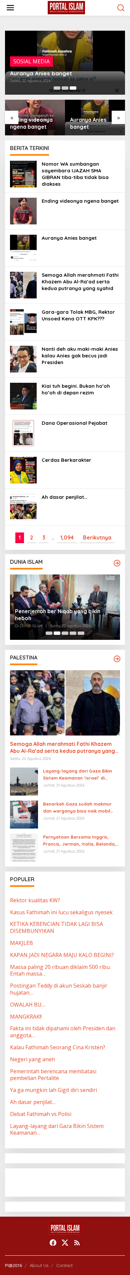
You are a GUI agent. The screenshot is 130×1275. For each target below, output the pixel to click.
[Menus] (10, 8)
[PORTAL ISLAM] (66, 7)
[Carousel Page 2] (65, 88)
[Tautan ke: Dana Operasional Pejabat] (23, 432)
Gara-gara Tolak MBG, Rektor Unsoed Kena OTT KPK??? (78, 315)
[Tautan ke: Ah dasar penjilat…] (23, 506)
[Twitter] (65, 1242)
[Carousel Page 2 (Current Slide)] (57, 633)
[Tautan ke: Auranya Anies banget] (23, 247)
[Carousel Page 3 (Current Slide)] (73, 88)
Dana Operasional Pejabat (74, 423)
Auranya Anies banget (41, 73)
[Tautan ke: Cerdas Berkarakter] (23, 469)
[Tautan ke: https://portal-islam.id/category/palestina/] (117, 659)
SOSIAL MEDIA (31, 61)
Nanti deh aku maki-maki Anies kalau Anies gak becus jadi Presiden (80, 355)
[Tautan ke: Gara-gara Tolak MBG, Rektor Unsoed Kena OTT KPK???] (23, 321)
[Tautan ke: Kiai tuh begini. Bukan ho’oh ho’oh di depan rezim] (23, 395)
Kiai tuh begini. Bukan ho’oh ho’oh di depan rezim (76, 389)
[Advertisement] (63, 1181)
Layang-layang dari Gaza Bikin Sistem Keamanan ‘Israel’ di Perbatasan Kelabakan (77, 775)
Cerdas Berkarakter (66, 460)
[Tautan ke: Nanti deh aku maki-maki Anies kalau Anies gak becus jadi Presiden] (23, 358)
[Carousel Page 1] (57, 88)
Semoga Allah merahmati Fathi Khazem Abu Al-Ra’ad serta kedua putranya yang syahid (94, 123)
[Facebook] (53, 1242)
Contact (64, 1265)
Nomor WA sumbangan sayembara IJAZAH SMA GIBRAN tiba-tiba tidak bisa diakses (75, 174)
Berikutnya (97, 537)
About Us (39, 1265)
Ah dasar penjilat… (64, 497)
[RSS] (77, 1242)
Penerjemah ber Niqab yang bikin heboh (57, 614)
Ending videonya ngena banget (80, 201)
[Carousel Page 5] (81, 633)
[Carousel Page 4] (73, 633)
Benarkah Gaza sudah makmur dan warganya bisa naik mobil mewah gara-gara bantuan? (77, 808)
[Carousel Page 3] (65, 633)
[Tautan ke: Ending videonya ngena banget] (23, 210)
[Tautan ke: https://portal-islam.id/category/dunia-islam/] (117, 563)
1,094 (67, 537)
